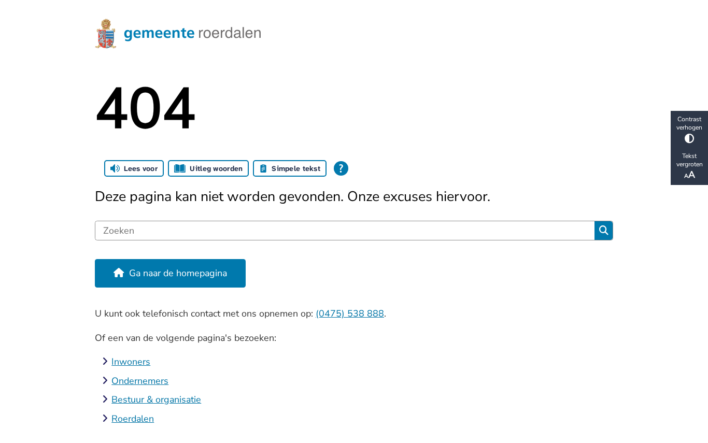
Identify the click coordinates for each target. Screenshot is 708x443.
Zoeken (603, 230)
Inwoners (130, 361)
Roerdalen (132, 418)
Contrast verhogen (689, 123)
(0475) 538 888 (350, 313)
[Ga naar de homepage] (349, 34)
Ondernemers (139, 381)
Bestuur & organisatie (156, 399)
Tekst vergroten (689, 160)
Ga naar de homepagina (178, 273)
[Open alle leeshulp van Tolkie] (341, 168)
